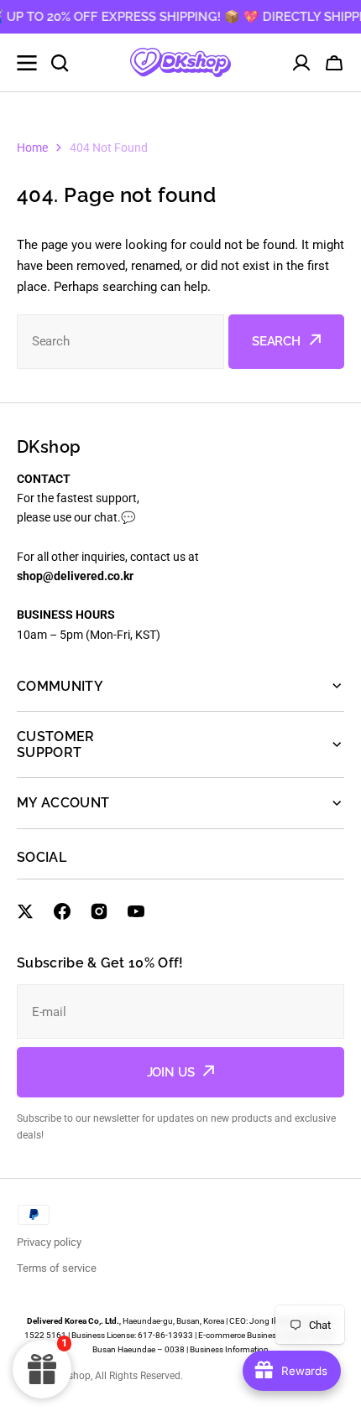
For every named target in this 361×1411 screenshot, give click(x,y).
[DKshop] (180, 62)
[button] (334, 63)
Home (32, 147)
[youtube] (136, 911)
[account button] (301, 63)
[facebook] (62, 911)
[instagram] (99, 911)
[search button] (60, 63)
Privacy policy (49, 1242)
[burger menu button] (27, 63)
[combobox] (120, 341)
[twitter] (25, 911)
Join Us (171, 1072)
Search (276, 341)
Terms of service (57, 1268)
